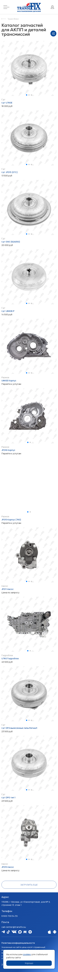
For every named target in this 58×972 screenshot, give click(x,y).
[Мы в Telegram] (3, 931)
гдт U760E (6, 102)
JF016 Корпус (8, 450)
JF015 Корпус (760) (11, 519)
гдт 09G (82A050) (10, 241)
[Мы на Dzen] (30, 932)
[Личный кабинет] (52, 7)
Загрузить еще (29, 884)
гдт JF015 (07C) (9, 172)
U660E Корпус (8, 380)
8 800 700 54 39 (9, 916)
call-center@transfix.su (13, 927)
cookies (27, 954)
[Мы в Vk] (14, 931)
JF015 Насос (7, 867)
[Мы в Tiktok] (8, 932)
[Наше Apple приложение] (49, 932)
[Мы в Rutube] (25, 932)
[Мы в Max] (20, 932)
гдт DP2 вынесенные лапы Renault (19, 728)
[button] (26, 95)
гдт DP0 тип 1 (8, 797)
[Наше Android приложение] (55, 932)
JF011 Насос (7, 589)
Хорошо (29, 963)
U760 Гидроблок (10, 658)
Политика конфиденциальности (18, 942)
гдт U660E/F (7, 311)
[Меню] (6, 7)
